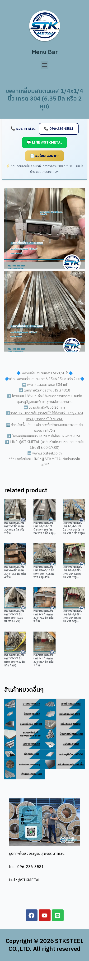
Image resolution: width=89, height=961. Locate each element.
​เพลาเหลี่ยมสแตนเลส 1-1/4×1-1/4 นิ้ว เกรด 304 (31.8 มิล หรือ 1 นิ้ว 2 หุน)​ (74, 528)
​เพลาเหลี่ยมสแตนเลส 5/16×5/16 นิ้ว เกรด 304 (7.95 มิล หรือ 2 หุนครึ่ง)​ (44, 572)
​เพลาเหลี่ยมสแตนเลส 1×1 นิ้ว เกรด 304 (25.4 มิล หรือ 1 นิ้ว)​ (43, 660)
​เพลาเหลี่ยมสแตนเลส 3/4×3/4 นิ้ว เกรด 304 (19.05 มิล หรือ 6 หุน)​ (14, 616)
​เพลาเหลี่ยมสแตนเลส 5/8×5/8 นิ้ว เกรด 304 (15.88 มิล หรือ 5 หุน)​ (72, 616)
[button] (44, 65)
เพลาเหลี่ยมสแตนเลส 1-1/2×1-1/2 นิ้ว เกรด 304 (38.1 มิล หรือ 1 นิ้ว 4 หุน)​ (44, 528)
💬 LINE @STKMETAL (44, 142)
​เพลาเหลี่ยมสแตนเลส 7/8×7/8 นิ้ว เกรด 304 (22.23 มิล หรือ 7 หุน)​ (72, 572)
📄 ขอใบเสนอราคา (44, 156)
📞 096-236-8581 (58, 129)
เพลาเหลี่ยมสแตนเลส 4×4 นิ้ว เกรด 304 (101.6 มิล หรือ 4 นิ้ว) (15, 572)
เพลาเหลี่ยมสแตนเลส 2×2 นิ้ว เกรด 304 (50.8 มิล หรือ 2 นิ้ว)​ (14, 528)
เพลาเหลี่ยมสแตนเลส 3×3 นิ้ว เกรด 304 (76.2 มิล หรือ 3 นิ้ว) (43, 616)
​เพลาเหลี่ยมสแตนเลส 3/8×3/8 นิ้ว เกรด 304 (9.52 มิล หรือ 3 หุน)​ (14, 660)
